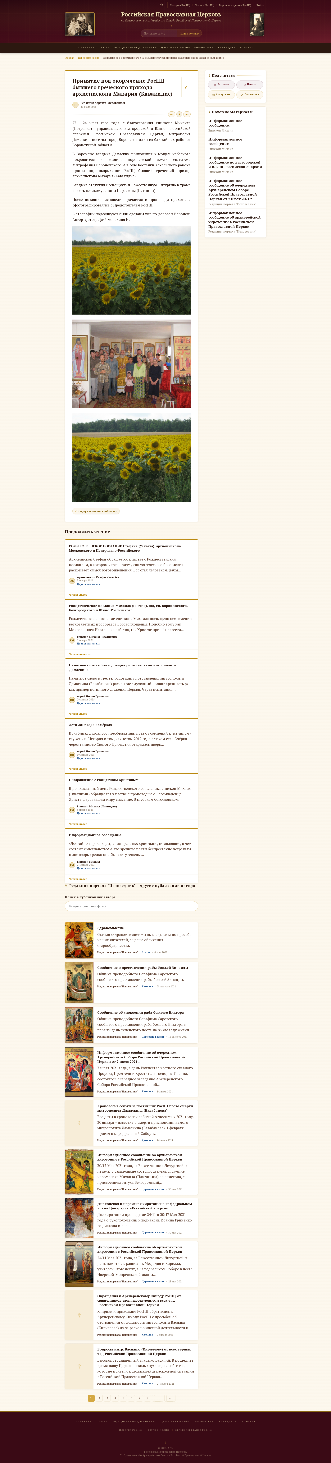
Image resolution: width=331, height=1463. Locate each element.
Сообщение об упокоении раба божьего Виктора (140, 1012)
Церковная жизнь (175, 47)
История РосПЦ (180, 5)
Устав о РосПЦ (204, 5)
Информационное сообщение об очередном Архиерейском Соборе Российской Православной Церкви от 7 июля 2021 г (141, 1057)
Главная (86, 47)
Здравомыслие (110, 927)
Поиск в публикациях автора (90, 897)
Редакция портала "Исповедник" (103, 103)
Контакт (246, 47)
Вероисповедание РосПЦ (235, 5)
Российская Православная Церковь (171, 14)
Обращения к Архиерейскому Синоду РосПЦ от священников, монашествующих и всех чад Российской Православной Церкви (139, 1300)
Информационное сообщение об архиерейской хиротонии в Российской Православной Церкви (139, 1156)
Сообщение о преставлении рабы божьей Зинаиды (142, 967)
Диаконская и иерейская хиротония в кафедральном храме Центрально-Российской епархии (144, 1205)
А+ (187, 114)
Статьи (104, 47)
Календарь (226, 47)
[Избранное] (161, 5)
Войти (260, 5)
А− (171, 114)
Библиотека (204, 47)
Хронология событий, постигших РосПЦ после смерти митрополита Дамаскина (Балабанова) (145, 1108)
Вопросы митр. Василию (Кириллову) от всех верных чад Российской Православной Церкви (144, 1351)
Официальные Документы (135, 47)
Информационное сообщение (97, 511)
